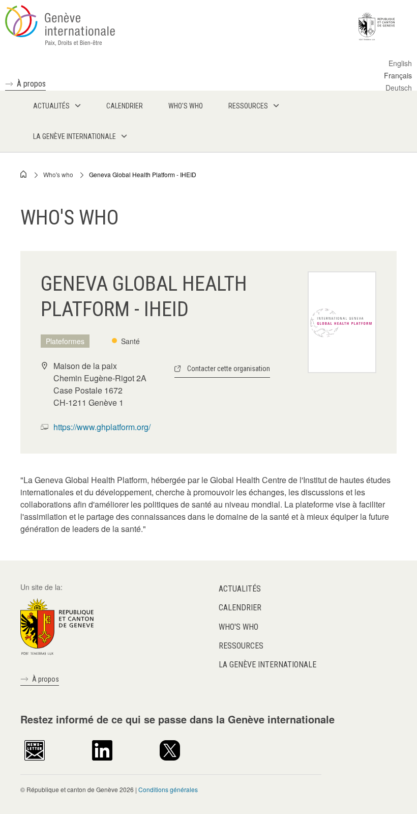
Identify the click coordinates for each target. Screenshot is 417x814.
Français (398, 75)
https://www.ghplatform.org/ (102, 427)
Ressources (241, 646)
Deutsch (398, 87)
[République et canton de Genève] (57, 626)
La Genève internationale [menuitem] (74, 136)
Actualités (240, 589)
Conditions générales (168, 789)
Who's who (58, 174)
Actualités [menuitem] (51, 106)
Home (23, 174)
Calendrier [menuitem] (124, 106)
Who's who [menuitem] (185, 106)
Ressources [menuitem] (248, 106)
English (400, 63)
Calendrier (240, 607)
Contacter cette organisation (228, 368)
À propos (31, 84)
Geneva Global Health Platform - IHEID (142, 174)
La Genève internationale (267, 664)
